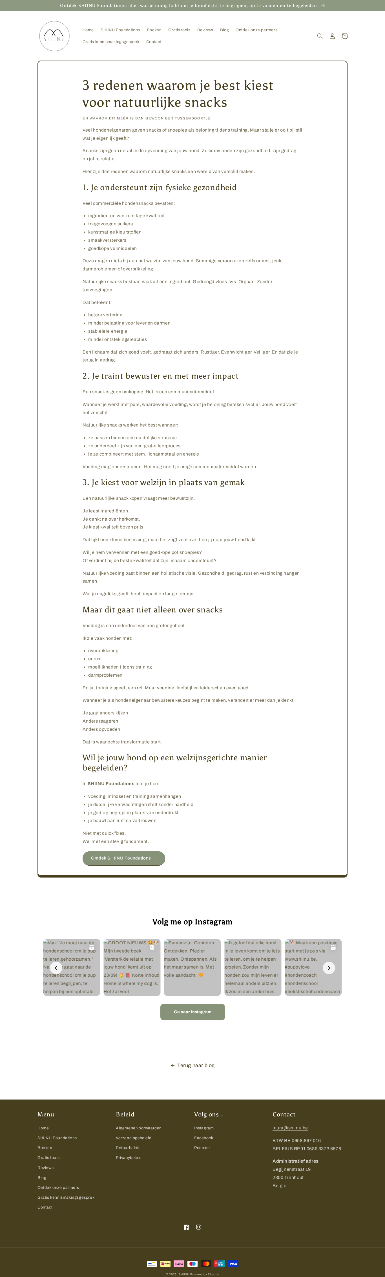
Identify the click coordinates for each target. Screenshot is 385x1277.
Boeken (44, 1148)
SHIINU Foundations (57, 1138)
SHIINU (184, 1274)
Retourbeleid (128, 1148)
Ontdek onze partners (58, 1187)
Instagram (204, 1128)
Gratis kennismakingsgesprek (65, 1197)
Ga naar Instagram (192, 1012)
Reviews (45, 1168)
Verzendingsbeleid (133, 1138)
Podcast (202, 1148)
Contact (44, 1207)
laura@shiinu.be (290, 1127)
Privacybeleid (129, 1158)
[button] (320, 36)
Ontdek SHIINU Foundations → (124, 858)
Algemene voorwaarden (139, 1128)
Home (43, 1128)
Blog (41, 1178)
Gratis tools (48, 1158)
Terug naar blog (196, 1065)
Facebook (203, 1138)
